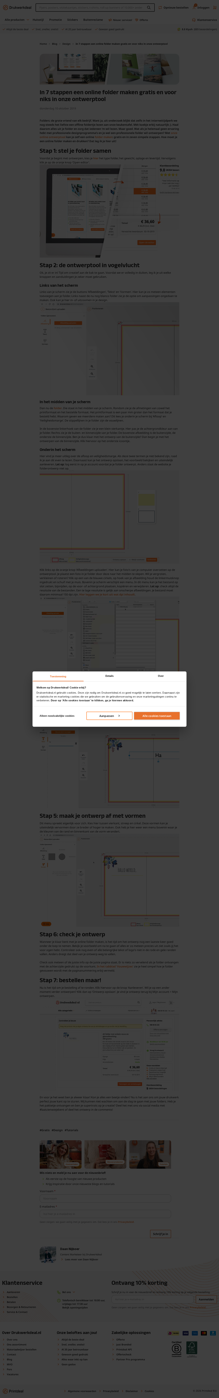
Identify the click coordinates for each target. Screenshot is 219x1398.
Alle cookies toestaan (157, 716)
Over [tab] (161, 675)
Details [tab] (109, 675)
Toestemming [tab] (58, 676)
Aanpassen (106, 716)
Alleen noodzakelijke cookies (57, 715)
